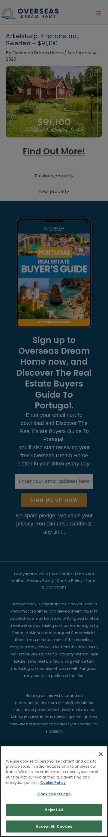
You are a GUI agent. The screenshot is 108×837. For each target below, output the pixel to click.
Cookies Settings (54, 794)
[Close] (100, 754)
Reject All (54, 810)
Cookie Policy (53, 782)
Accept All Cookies (54, 826)
